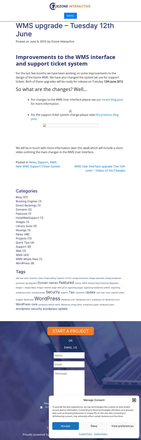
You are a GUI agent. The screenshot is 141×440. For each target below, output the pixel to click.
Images (20, 222)
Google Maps (30, 288)
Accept (65, 426)
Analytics (34, 278)
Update (90, 292)
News (32, 162)
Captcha (60, 278)
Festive (78, 283)
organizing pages (75, 288)
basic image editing (47, 278)
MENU (70, 15)
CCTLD (68, 278)
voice (108, 293)
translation (80, 293)
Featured (21, 213)
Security (53, 292)
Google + (20, 288)
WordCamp (29, 300)
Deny (94, 426)
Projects (21, 238)
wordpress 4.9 (98, 300)
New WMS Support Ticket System (38, 166)
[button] (134, 400)
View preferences (122, 426)
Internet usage (50, 288)
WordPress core (26, 304)
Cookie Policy (85, 434)
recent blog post (112, 99)
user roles (100, 293)
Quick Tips (23, 242)
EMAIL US (70, 347)
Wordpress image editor (71, 305)
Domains (21, 209)
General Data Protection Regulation (103, 283)
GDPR (84, 283)
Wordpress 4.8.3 (83, 300)
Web (18, 251)
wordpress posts (106, 305)
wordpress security (29, 308)
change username (96, 278)
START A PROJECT (70, 331)
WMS (53, 162)
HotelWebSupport (27, 217)
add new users (22, 278)
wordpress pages (91, 305)
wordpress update (55, 308)
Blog (19, 197)
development (31, 283)
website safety (117, 293)
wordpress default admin (49, 305)
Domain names (48, 283)
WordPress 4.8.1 (68, 300)
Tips (72, 292)
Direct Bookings (26, 205)
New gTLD (62, 288)
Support (43, 162)
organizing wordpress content (97, 288)
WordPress (23, 263)
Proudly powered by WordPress (44, 434)
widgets (19, 300)
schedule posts (38, 293)
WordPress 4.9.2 (112, 300)
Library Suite (24, 226)
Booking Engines (26, 201)
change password (80, 278)
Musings (21, 230)
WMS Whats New (27, 259)
